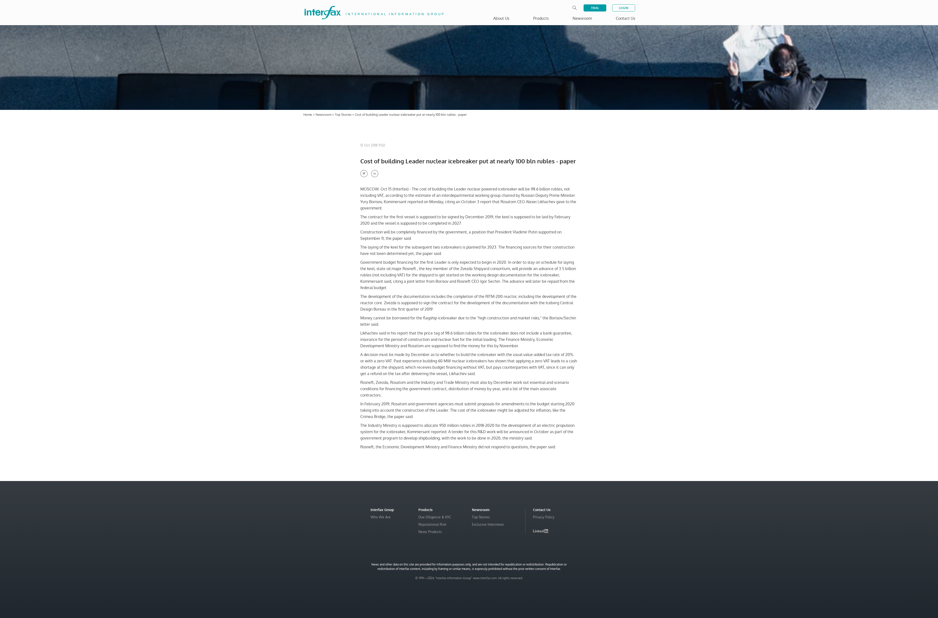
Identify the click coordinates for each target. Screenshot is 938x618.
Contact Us (625, 18)
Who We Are (381, 517)
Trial (595, 8)
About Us (501, 18)
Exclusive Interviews (488, 524)
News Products (430, 532)
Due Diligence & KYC (434, 517)
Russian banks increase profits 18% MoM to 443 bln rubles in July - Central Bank (873, 570)
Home (307, 114)
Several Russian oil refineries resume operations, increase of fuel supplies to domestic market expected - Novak (869, 598)
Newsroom (324, 114)
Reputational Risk (432, 524)
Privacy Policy (543, 517)
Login (623, 8)
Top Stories (343, 114)
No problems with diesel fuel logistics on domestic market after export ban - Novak (871, 582)
